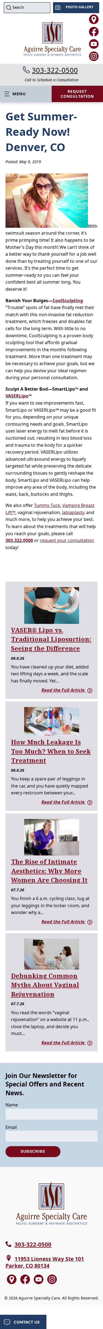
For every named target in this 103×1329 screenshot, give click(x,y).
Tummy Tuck (47, 505)
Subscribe (33, 1151)
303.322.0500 (19, 540)
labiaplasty (73, 512)
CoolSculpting (67, 301)
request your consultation (67, 540)
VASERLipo (16, 396)
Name (11, 1105)
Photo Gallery (79, 7)
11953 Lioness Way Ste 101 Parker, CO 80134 (44, 1262)
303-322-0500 (55, 70)
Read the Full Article (63, 690)
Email (11, 1127)
